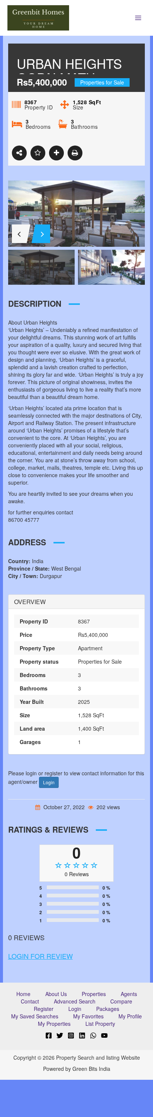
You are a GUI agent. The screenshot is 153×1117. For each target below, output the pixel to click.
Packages (107, 1008)
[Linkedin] (82, 1035)
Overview (30, 602)
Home (23, 994)
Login (49, 782)
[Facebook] (48, 1035)
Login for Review (40, 956)
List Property (100, 1023)
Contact (30, 1001)
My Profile (130, 1016)
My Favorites (88, 1016)
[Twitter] (59, 1035)
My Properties (54, 1023)
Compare (121, 1001)
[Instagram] (71, 1035)
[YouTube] (104, 1035)
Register (43, 1008)
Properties (94, 994)
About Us (56, 994)
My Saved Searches (34, 1016)
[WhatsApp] (93, 1035)
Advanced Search (74, 1001)
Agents (129, 994)
